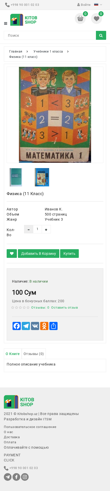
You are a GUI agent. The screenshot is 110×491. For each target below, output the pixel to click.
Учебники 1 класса (48, 51)
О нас (8, 432)
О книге (13, 354)
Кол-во (11, 232)
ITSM (47, 419)
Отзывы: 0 (40, 307)
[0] (80, 18)
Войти (85, 5)
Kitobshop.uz (27, 414)
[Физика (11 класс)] (55, 115)
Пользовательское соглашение (30, 427)
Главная (16, 51)
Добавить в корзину (38, 253)
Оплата (10, 442)
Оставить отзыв (64, 307)
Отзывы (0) (34, 354)
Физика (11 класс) (23, 57)
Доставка (12, 437)
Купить (69, 253)
